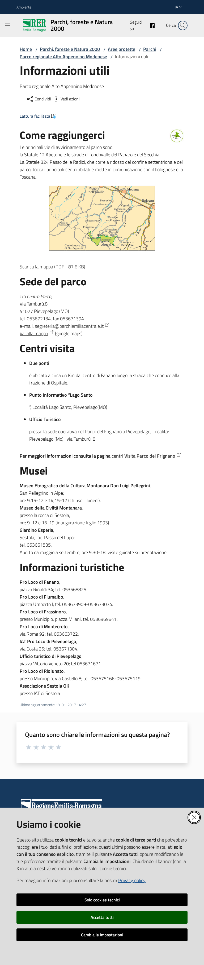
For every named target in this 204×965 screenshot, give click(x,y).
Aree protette (121, 49)
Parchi (149, 49)
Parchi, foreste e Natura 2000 (70, 49)
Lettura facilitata (35, 116)
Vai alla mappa (34, 333)
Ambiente (23, 7)
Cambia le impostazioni (102, 935)
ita (175, 7)
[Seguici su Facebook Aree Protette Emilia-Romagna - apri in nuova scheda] (150, 25)
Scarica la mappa (52, 266)
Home (26, 49)
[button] (183, 25)
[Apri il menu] (7, 25)
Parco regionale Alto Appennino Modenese (63, 56)
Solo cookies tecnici (102, 900)
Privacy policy (132, 880)
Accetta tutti (102, 917)
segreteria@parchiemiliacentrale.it (69, 326)
